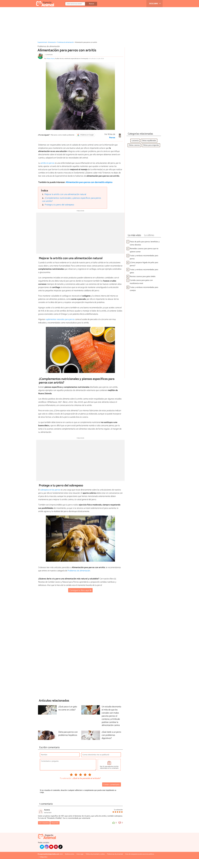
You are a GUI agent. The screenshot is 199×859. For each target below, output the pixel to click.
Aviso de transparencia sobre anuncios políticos (139, 854)
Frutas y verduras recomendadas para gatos (144, 271)
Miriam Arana (50, 58)
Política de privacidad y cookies (95, 854)
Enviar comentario (111, 784)
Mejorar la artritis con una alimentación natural (65, 194)
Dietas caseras (134, 145)
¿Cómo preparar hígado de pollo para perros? (144, 264)
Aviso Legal (79, 854)
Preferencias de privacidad (115, 854)
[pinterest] (56, 847)
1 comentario (49, 55)
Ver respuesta (44, 822)
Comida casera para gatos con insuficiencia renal (141, 282)
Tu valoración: (65, 778)
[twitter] (42, 847)
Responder (55, 822)
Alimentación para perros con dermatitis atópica (89, 182)
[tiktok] (60, 847)
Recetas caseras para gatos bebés (142, 276)
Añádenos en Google (87, 135)
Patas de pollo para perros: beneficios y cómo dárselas (144, 243)
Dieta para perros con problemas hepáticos (68, 734)
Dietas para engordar (151, 145)
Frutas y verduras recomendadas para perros (144, 257)
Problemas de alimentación (65, 42)
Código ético (43, 857)
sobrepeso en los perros (50, 490)
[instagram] (46, 847)
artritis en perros (47, 163)
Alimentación (52, 42)
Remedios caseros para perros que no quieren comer (144, 250)
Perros (112, 137)
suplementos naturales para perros (60, 319)
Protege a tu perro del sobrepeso (59, 205)
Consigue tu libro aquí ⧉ (80, 590)
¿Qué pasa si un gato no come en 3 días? (67, 708)
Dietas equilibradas (149, 140)
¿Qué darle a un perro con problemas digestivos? (111, 735)
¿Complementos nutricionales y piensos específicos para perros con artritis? (71, 199)
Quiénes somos (69, 854)
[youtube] (51, 847)
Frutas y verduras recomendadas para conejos (144, 289)
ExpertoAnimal (42, 42)
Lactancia (135, 140)
